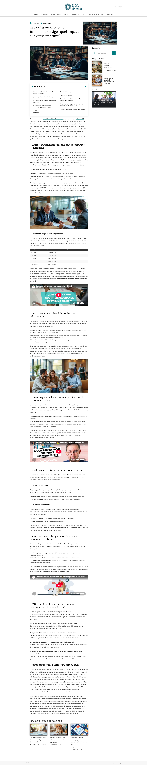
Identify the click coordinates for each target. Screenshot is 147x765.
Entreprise (106, 63)
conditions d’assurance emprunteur (42, 438)
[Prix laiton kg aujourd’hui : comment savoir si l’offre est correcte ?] (97, 67)
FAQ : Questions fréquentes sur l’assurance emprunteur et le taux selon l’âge (72, 104)
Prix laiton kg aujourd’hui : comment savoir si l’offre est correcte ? (110, 68)
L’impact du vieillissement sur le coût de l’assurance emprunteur (43, 92)
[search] (116, 6)
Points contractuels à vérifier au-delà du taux (72, 109)
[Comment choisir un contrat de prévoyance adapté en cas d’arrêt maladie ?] (38, 729)
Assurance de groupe (66, 92)
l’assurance (59, 119)
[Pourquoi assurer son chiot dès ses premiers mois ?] (59, 729)
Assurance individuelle (66, 95)
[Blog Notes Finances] (73, 6)
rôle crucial (80, 119)
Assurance (33, 744)
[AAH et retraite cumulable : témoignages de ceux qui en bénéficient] (97, 80)
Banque (73, 747)
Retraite (106, 75)
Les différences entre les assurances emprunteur (42, 111)
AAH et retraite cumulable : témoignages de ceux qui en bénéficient (109, 81)
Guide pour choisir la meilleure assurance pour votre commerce (103, 101)
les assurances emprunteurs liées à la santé (55, 572)
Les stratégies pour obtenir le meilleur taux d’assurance (44, 101)
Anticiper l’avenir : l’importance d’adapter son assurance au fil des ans (72, 99)
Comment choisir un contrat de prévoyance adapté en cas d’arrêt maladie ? (38, 740)
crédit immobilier (49, 119)
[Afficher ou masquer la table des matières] (65, 86)
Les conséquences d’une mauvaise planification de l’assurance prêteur (42, 106)
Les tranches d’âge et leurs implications (43, 97)
